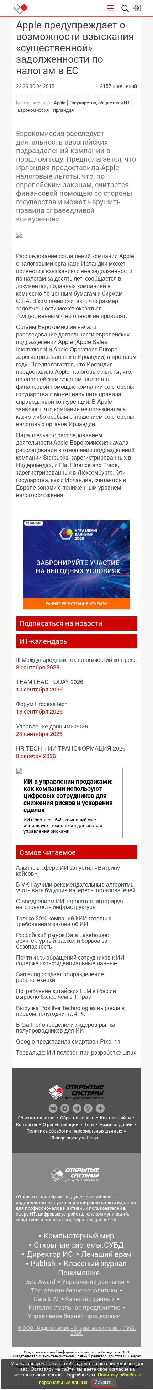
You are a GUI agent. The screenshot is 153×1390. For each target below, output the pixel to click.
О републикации (61, 1124)
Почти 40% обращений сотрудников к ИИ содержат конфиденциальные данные (70, 960)
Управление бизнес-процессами (74, 1316)
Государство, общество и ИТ (99, 102)
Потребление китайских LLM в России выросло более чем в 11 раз (66, 993)
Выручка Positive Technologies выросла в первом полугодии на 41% (70, 1011)
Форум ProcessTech (42, 704)
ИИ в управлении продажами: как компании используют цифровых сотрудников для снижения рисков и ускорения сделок (68, 796)
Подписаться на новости (61, 623)
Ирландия (63, 110)
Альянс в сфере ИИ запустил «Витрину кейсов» (68, 870)
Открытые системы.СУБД (79, 1245)
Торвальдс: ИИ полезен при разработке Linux (76, 1052)
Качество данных (90, 1298)
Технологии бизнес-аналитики (74, 1290)
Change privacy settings (74, 1137)
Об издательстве (35, 1117)
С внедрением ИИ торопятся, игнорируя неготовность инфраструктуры (69, 904)
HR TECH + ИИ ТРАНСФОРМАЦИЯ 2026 (71, 748)
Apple (59, 102)
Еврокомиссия (33, 110)
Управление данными (93, 1281)
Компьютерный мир (78, 1236)
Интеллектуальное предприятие (74, 1307)
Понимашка (79, 1273)
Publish (43, 1263)
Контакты (26, 1124)
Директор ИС (50, 1254)
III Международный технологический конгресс (76, 659)
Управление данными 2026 (52, 726)
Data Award (40, 1281)
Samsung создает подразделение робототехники (60, 977)
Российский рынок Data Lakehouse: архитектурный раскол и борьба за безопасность (62, 940)
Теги (89, 1124)
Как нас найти (115, 1117)
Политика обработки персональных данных (74, 1131)
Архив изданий (116, 1124)
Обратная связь (77, 1117)
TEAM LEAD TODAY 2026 (49, 682)
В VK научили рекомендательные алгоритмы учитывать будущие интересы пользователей (76, 887)
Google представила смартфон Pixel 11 (68, 1041)
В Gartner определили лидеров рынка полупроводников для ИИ (65, 1027)
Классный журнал (95, 1263)
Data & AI (46, 1298)
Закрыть (104, 1382)
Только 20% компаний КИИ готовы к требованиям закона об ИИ (63, 921)
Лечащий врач (106, 1254)
